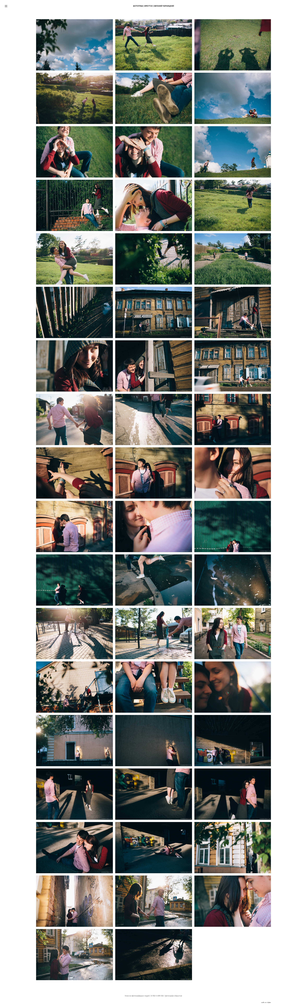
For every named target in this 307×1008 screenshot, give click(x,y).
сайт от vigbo (266, 1002)
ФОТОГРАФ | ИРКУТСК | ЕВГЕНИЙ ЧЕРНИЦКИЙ (153, 6)
